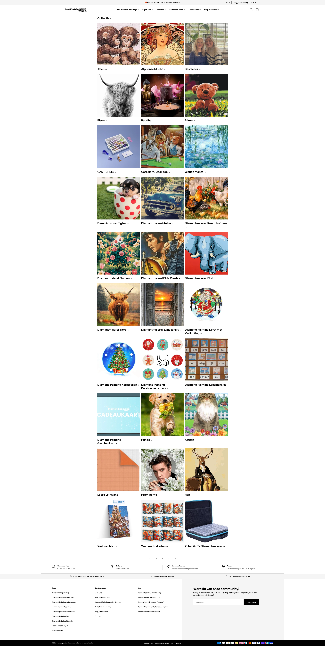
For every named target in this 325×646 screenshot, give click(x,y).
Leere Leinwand (107, 494)
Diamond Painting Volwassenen (64, 602)
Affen (100, 69)
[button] (257, 9)
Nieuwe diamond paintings (62, 607)
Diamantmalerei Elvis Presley (160, 278)
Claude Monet (194, 172)
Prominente (149, 494)
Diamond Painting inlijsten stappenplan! (153, 607)
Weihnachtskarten (153, 546)
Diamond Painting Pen (60, 616)
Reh (187, 494)
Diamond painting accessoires (63, 611)
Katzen (189, 439)
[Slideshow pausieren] (197, 2)
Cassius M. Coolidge (154, 172)
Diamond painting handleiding (149, 593)
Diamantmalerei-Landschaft (160, 329)
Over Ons (98, 593)
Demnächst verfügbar (111, 223)
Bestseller (191, 69)
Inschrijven (251, 602)
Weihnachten (106, 546)
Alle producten (57, 630)
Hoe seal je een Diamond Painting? (151, 602)
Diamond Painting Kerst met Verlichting (203, 331)
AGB (172, 643)
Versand (178, 643)
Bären (189, 120)
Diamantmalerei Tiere (112, 329)
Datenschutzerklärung (162, 643)
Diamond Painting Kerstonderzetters (153, 386)
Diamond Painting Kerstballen (117, 384)
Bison (101, 120)
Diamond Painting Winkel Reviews (108, 602)
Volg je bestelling (240, 2)
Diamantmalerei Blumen (113, 278)
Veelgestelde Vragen (102, 597)
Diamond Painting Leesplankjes (205, 384)
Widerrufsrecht (148, 643)
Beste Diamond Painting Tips (149, 597)
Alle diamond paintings (60, 593)
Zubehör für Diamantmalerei (203, 546)
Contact (98, 616)
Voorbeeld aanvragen (60, 626)
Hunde (145, 439)
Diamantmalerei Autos (156, 223)
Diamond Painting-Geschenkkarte (110, 441)
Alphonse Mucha (152, 69)
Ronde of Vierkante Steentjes (149, 611)
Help (228, 2)
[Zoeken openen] (251, 9)
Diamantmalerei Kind (199, 278)
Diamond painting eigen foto (63, 597)
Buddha (146, 120)
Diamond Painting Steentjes (62, 621)
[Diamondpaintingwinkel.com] (76, 9)
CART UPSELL (106, 172)
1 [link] (149, 558)
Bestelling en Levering (103, 607)
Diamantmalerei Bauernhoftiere (206, 223)
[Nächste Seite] (175, 558)
